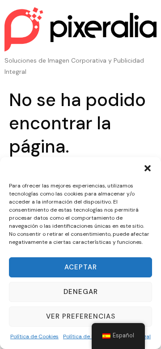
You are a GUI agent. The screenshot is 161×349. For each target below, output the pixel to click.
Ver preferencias (80, 316)
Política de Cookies (34, 336)
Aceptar (80, 267)
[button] (147, 168)
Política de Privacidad (91, 336)
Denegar (81, 291)
